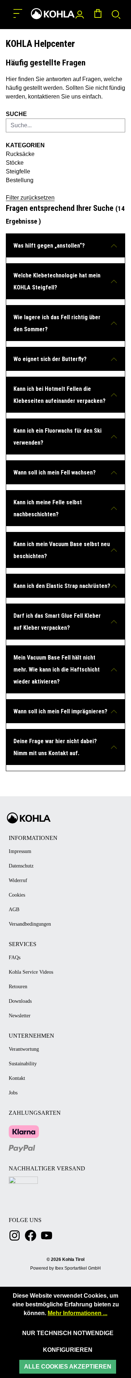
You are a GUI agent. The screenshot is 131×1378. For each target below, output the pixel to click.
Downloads (20, 1001)
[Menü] (18, 14)
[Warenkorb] (98, 15)
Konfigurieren (67, 1350)
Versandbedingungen (30, 924)
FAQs (14, 957)
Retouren (18, 986)
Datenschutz (21, 866)
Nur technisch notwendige (68, 1333)
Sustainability (23, 1063)
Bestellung (19, 180)
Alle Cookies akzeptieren (67, 1366)
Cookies (17, 895)
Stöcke (15, 163)
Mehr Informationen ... (77, 1313)
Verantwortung (24, 1049)
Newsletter (20, 1015)
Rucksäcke (20, 154)
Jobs (13, 1092)
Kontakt (17, 1078)
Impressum (20, 851)
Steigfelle (18, 171)
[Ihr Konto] (80, 15)
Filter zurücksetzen (30, 198)
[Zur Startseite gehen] (52, 14)
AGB (14, 909)
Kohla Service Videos (31, 972)
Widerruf (18, 880)
